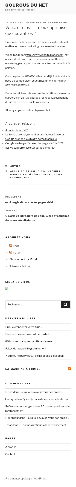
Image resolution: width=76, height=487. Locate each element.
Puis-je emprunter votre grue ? (23, 327)
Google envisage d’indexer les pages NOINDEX (34, 143)
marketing (18, 174)
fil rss (15, 245)
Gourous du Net (27, 5)
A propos (10, 447)
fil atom (16, 252)
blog (41, 171)
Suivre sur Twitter (19, 266)
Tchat (8, 425)
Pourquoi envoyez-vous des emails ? (27, 334)
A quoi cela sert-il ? (16, 130)
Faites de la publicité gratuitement (25, 348)
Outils (15, 166)
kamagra (10, 399)
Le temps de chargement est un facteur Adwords (35, 134)
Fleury (9, 392)
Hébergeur (12, 417)
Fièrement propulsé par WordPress (26, 478)
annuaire (17, 171)
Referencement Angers (19, 406)
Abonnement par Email (23, 259)
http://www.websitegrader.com (44, 54)
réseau (59, 174)
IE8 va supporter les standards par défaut (30, 147)
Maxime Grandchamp (51, 22)
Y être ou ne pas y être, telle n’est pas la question (34, 355)
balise (31, 171)
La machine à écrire (23, 369)
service (16, 177)
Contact (10, 454)
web (27, 177)
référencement (40, 174)
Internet (54, 171)
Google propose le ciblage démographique (31, 139)
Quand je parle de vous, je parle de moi (45, 399)
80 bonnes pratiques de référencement (29, 341)
